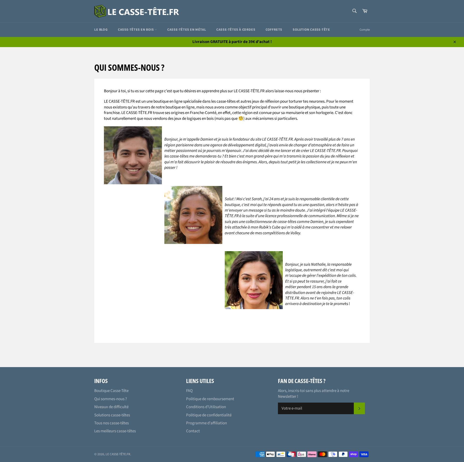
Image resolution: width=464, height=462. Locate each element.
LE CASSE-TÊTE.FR (118, 454)
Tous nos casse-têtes (111, 423)
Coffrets (274, 29)
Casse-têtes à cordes (235, 29)
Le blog (101, 29)
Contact (193, 431)
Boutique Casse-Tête (111, 391)
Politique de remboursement (210, 399)
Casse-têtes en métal (186, 29)
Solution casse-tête (311, 29)
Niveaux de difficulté (111, 407)
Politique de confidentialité (209, 415)
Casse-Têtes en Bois (136, 29)
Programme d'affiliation (206, 423)
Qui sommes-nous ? (110, 399)
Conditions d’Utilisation (206, 407)
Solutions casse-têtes (112, 415)
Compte (365, 30)
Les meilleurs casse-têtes (115, 431)
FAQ (189, 391)
